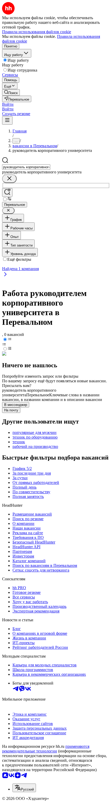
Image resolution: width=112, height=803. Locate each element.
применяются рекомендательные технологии (45, 748)
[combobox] (26, 167)
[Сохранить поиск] (7, 192)
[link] (11, 92)
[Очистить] (9, 178)
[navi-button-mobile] (7, 120)
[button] (8, 104)
